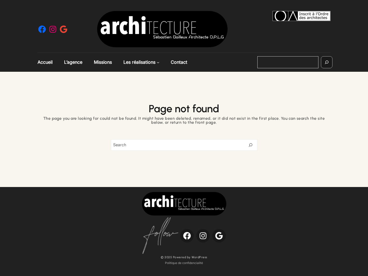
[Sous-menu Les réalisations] (158, 62)
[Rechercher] (326, 62)
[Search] (250, 145)
